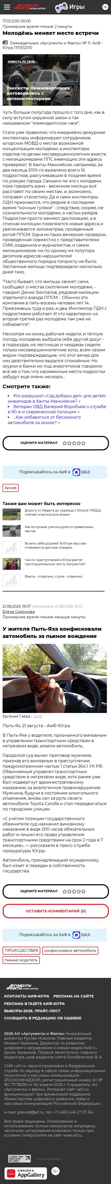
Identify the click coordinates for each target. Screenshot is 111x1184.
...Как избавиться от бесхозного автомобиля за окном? (44, 420)
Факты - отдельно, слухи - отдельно (54, 576)
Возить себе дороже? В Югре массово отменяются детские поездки (55, 545)
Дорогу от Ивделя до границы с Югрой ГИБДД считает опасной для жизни (63, 512)
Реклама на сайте (73, 996)
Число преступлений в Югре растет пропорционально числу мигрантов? (55, 562)
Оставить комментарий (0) (56, 911)
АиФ (38, 716)
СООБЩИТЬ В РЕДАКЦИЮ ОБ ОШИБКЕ (42, 1018)
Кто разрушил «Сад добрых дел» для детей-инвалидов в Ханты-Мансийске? (57, 398)
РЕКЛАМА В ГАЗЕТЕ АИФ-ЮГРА (34, 1003)
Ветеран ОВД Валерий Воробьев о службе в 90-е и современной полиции (57, 409)
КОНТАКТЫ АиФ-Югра (26, 996)
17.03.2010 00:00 (17, 21)
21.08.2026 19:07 (17, 606)
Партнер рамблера (48, 1158)
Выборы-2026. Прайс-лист (32, 1011)
